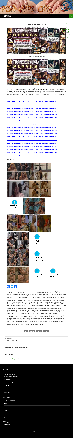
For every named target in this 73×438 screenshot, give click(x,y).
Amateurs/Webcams (12, 376)
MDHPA (8, 379)
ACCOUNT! (65, 37)
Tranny (46, 331)
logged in (15, 359)
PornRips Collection (11, 374)
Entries (6, 422)
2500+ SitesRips (36, 431)
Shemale (39, 331)
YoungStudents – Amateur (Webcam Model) (17, 346)
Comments (7, 424)
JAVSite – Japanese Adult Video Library (66, 29)
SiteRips (66, 15)
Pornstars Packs (10, 382)
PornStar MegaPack (9, 407)
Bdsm (26, 331)
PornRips (7, 16)
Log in (4, 421)
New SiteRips (6, 397)
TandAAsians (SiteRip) (11, 339)
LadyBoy (32, 331)
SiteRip (36, 23)
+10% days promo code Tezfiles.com (46, 15)
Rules (59, 15)
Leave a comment (43, 27)
